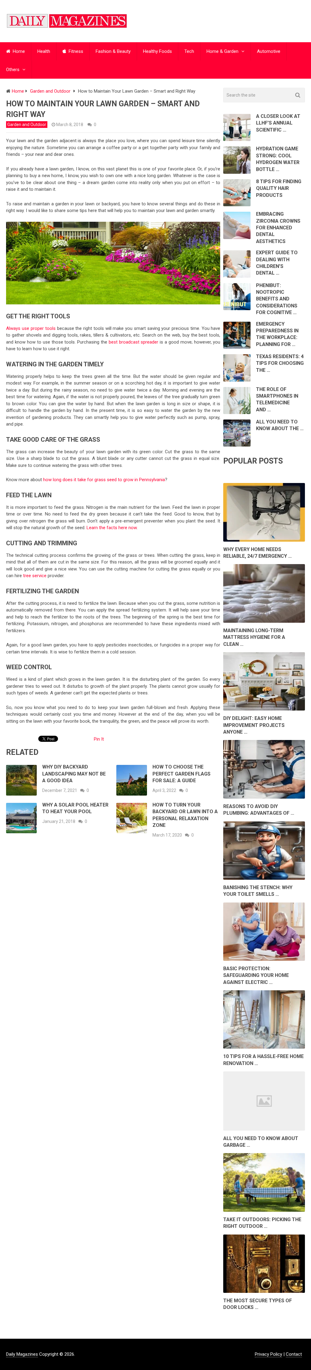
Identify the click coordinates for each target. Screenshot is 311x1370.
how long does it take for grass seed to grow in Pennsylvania (104, 479)
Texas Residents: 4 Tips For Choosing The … (280, 363)
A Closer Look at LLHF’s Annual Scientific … (278, 123)
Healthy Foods (157, 51)
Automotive (268, 51)
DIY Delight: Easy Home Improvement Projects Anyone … (254, 725)
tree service (34, 575)
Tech (189, 51)
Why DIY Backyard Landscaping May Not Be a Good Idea (74, 773)
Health (43, 51)
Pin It (99, 739)
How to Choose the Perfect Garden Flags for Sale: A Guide (181, 773)
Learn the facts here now (112, 527)
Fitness (75, 51)
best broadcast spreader (134, 342)
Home (18, 51)
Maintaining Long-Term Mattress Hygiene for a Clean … (254, 637)
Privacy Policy (268, 1354)
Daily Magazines (22, 1354)
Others (12, 69)
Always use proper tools (30, 328)
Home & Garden (222, 51)
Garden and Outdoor (26, 124)
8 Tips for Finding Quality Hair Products (278, 188)
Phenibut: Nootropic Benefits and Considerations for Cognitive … (276, 299)
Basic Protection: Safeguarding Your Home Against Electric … (256, 975)
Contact (294, 1354)
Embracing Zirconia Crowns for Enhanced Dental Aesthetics (278, 227)
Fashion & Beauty (113, 51)
